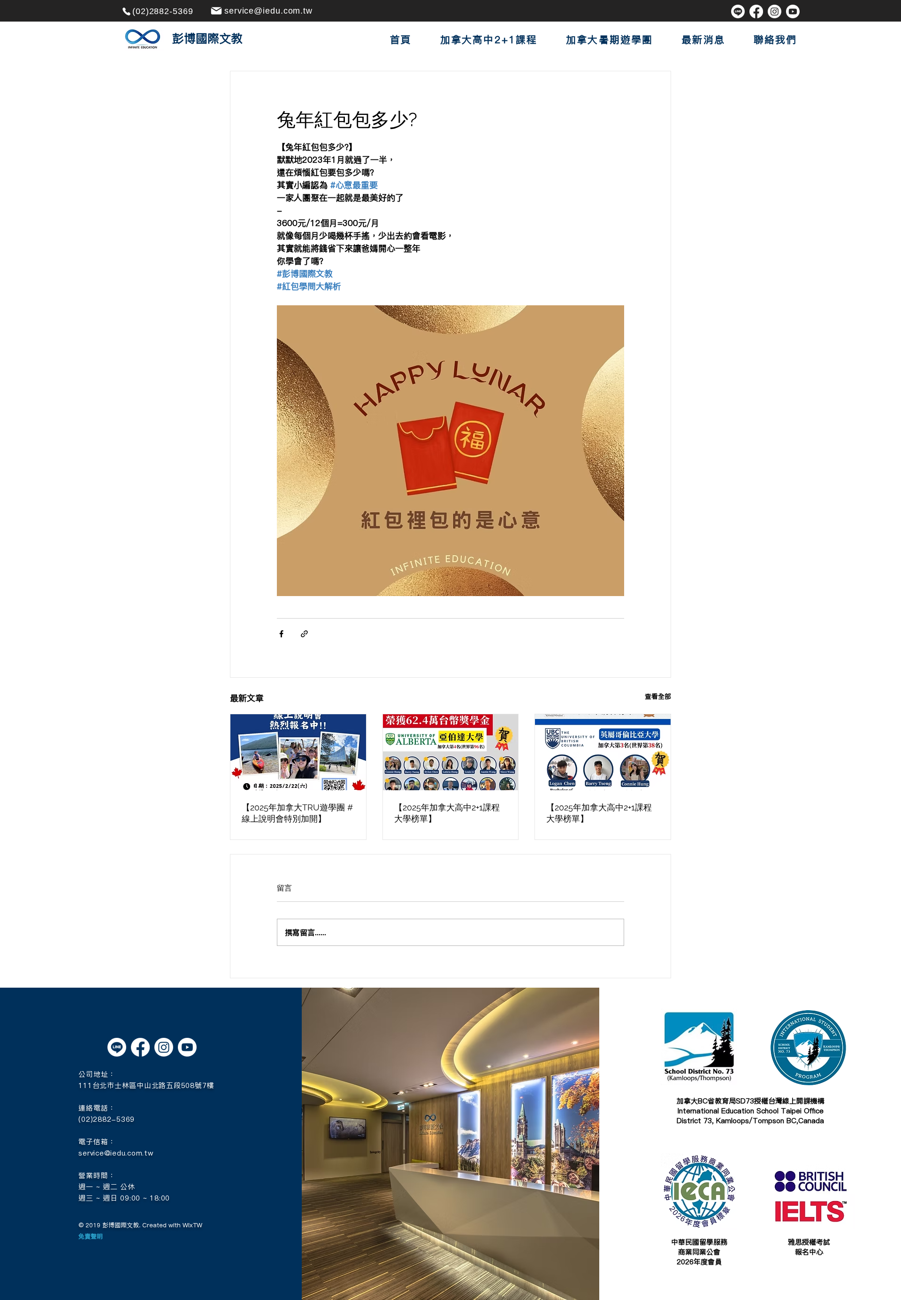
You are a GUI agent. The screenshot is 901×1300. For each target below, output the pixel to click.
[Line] (738, 11)
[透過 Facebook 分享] (281, 633)
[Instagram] (774, 11)
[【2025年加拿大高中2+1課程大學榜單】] (451, 752)
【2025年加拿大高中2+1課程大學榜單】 (447, 813)
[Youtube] (793, 11)
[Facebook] (756, 11)
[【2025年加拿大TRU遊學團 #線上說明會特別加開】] (298, 752)
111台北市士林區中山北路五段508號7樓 (146, 1085)
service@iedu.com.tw (115, 1153)
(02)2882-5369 (106, 1119)
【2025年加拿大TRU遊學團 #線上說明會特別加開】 (297, 813)
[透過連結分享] (304, 633)
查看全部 (658, 696)
